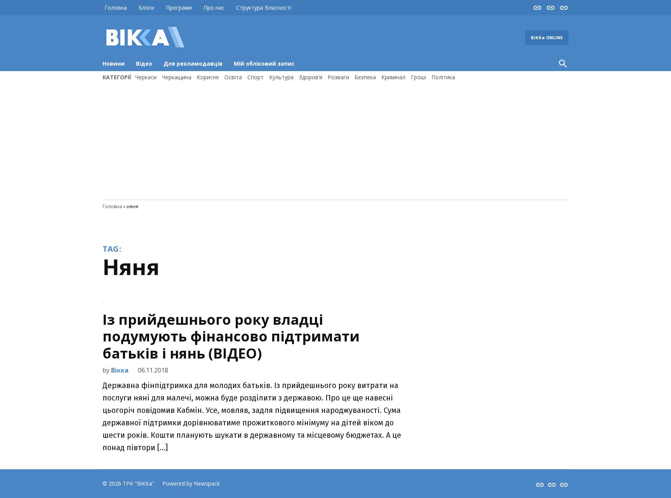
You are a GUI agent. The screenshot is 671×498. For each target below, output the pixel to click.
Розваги (338, 77)
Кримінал (393, 77)
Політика (443, 77)
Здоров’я (310, 77)
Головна (115, 7)
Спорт (255, 77)
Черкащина (176, 77)
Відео (144, 63)
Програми (179, 7)
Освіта (233, 77)
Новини (114, 63)
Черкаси (145, 77)
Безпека (365, 77)
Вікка (120, 370)
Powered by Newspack (191, 483)
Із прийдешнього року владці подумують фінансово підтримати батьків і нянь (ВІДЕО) (231, 336)
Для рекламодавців (193, 63)
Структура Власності (263, 7)
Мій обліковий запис (264, 63)
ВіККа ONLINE (547, 37)
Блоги (146, 7)
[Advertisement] (335, 139)
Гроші (418, 77)
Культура (281, 77)
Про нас (213, 7)
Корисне (208, 77)
